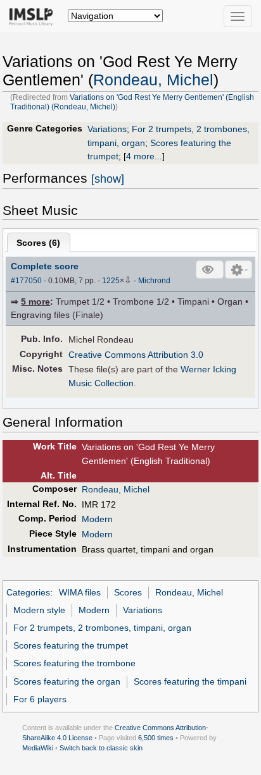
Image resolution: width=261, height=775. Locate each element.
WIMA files (80, 592)
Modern (97, 519)
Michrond (154, 280)
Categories (28, 592)
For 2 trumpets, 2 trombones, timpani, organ (102, 628)
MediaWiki (37, 748)
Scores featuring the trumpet (70, 645)
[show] (107, 179)
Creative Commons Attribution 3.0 (135, 355)
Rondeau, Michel (153, 79)
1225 (111, 280)
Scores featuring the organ (66, 681)
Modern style (39, 610)
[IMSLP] (34, 16)
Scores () (38, 243)
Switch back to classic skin (101, 748)
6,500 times (156, 737)
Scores (128, 592)
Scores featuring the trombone (74, 663)
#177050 (26, 280)
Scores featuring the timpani (190, 681)
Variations (107, 129)
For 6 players (40, 699)
